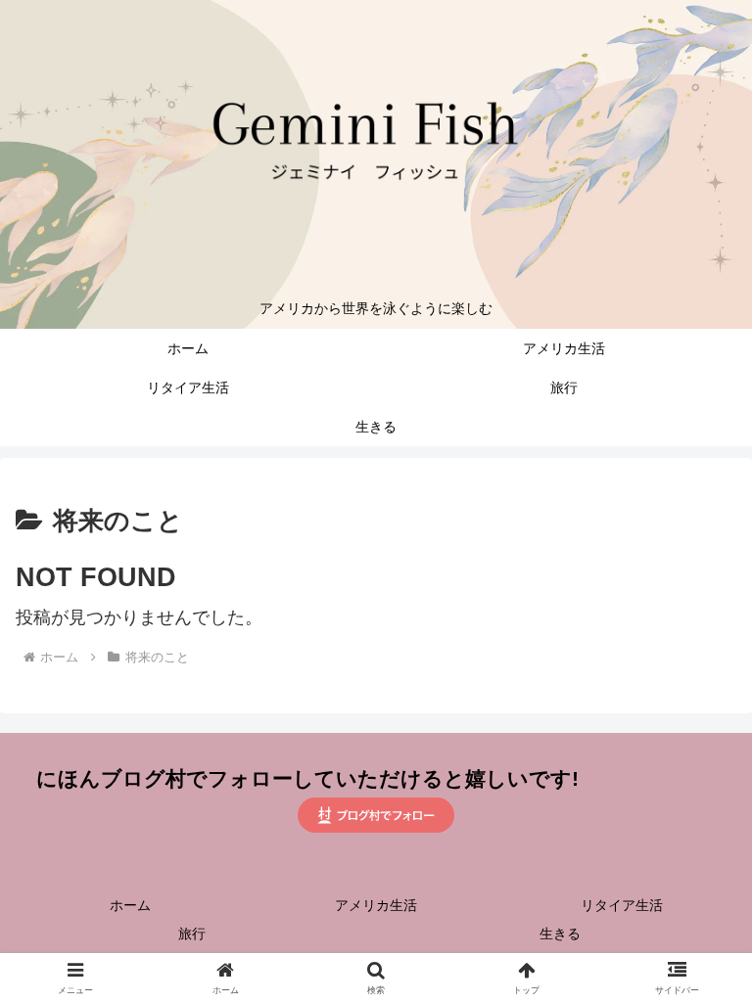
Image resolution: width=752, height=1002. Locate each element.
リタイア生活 (622, 905)
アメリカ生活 (376, 905)
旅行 (192, 933)
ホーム (130, 905)
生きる (560, 933)
